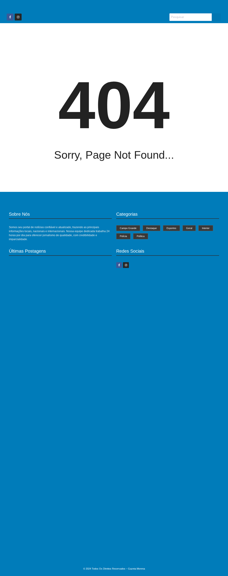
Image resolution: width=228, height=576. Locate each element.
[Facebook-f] (10, 17)
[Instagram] (18, 17)
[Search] (216, 17)
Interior (153, 31)
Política (192, 31)
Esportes (114, 31)
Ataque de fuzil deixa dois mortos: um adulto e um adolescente (53, 557)
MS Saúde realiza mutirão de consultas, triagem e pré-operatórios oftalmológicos (55, 333)
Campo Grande (61, 31)
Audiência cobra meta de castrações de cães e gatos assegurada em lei (60, 481)
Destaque (90, 31)
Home (35, 31)
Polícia (172, 31)
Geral (134, 31)
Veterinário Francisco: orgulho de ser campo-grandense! (49, 402)
